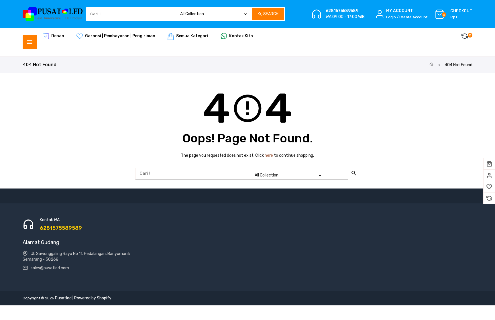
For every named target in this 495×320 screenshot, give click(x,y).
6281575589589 (342, 11)
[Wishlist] (489, 187)
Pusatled (63, 298)
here (269, 155)
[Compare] (489, 198)
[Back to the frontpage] (431, 64)
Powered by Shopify (92, 298)
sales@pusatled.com (50, 268)
